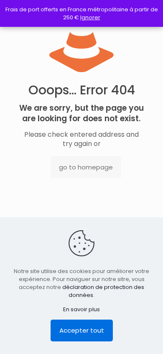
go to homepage (86, 167)
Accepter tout (81, 330)
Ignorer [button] (90, 17)
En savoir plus (81, 309)
